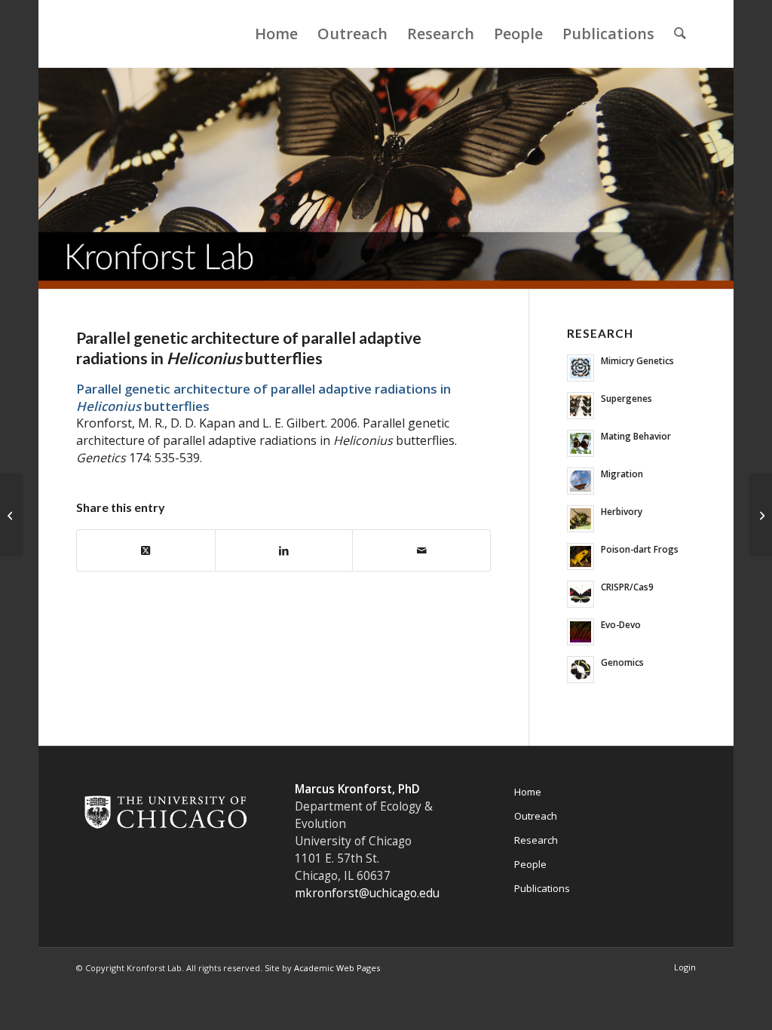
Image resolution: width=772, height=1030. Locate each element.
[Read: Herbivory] (580, 518)
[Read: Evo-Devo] (580, 631)
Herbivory (621, 511)
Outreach (535, 816)
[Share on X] (146, 550)
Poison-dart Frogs (640, 549)
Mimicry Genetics (637, 360)
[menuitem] (276, 34)
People (530, 864)
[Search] (680, 34)
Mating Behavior (636, 436)
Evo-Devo (621, 624)
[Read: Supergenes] (580, 405)
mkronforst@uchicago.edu (367, 893)
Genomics (622, 662)
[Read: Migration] (580, 481)
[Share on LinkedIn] (284, 550)
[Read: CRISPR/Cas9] (580, 594)
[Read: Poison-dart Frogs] (580, 556)
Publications (542, 888)
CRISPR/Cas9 (627, 587)
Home (527, 792)
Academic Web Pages (337, 967)
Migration (622, 473)
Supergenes (626, 398)
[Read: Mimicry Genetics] (580, 368)
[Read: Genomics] (580, 669)
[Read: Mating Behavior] (580, 443)
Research (536, 840)
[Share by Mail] (421, 550)
